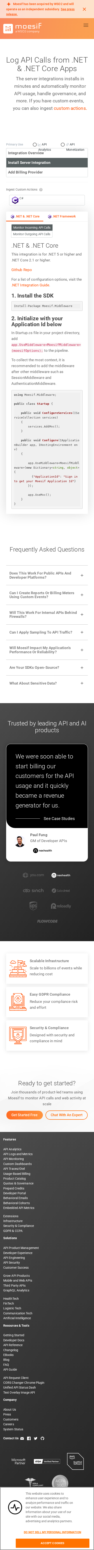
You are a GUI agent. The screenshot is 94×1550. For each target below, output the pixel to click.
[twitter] (35, 1438)
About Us (9, 1409)
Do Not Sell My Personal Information (52, 1532)
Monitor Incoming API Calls (32, 227)
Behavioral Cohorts (16, 1203)
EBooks (8, 1355)
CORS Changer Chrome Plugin (24, 1382)
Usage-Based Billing (16, 1173)
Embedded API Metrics (18, 1208)
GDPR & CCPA (13, 1231)
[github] (42, 1438)
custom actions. (70, 108)
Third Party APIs (14, 1285)
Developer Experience (17, 1253)
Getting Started (13, 1335)
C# (21, 198)
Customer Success (16, 1267)
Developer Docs (13, 1340)
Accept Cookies (52, 1543)
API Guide (10, 1369)
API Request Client (16, 1378)
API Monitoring (13, 1159)
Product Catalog (14, 1178)
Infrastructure (13, 1221)
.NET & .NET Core (27, 216)
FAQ (6, 1364)
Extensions (10, 1216)
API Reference (13, 1345)
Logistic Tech (12, 1308)
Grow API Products (16, 1275)
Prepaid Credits (13, 1188)
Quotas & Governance (18, 1183)
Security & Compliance (18, 1226)
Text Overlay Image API (19, 1392)
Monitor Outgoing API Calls (31, 234)
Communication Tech (17, 1313)
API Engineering (14, 1257)
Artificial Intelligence (17, 1318)
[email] (22, 1438)
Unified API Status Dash (19, 1387)
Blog (6, 1359)
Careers (8, 1424)
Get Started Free (24, 1115)
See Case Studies (59, 818)
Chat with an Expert (66, 1115)
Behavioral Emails (15, 1198)
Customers (10, 1419)
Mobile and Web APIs (17, 1280)
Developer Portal (14, 1193)
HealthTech (11, 1298)
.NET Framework (64, 216)
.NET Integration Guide (30, 285)
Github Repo (21, 270)
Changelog (10, 1350)
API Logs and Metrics (18, 1154)
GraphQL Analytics (16, 1290)
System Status (13, 1429)
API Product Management (21, 1248)
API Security (11, 1262)
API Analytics (12, 1149)
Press (7, 1414)
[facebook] (29, 1438)
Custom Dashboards (17, 1164)
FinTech (8, 1303)
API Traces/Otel (14, 1168)
